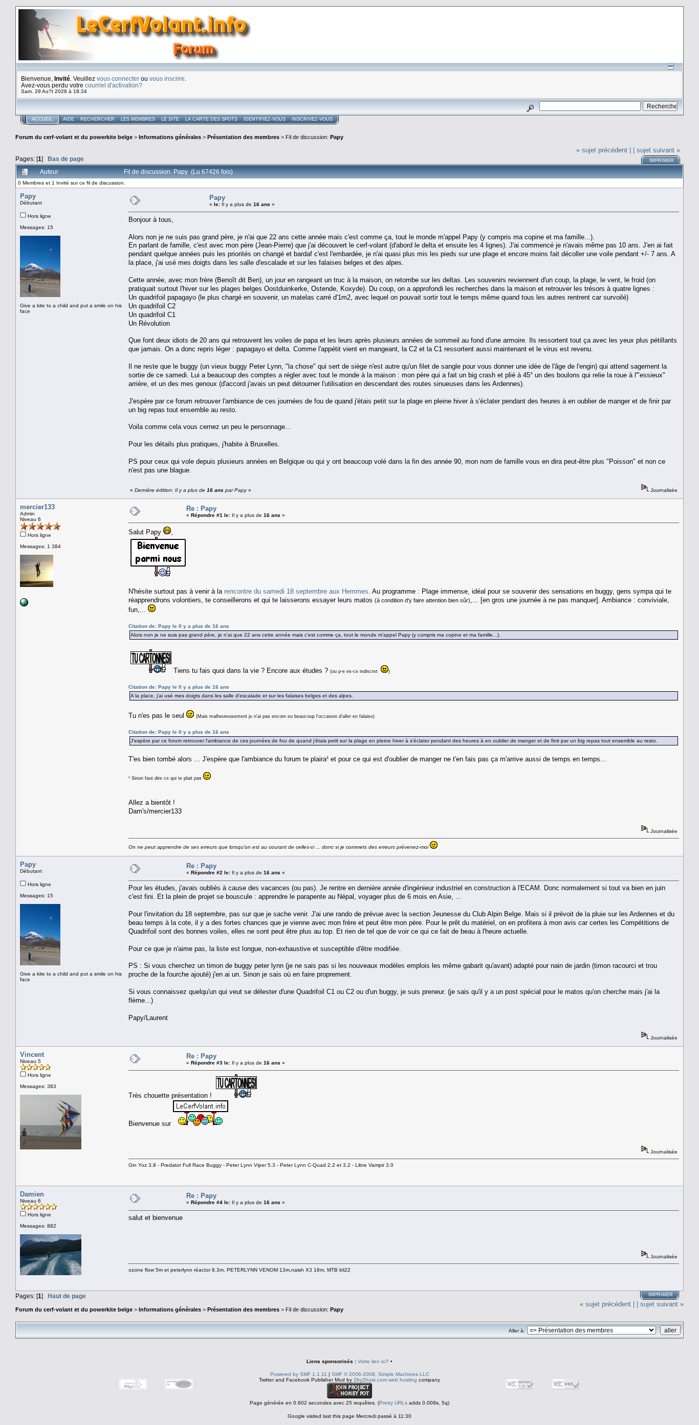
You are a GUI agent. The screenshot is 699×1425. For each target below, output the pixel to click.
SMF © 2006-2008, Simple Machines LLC (380, 1374)
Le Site (170, 119)
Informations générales (170, 137)
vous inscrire (167, 78)
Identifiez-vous (265, 119)
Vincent (32, 1054)
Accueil (42, 119)
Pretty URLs (393, 1403)
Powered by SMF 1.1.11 (298, 1374)
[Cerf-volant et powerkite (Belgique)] (24, 604)
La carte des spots (211, 119)
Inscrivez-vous (312, 119)
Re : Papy (201, 508)
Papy (336, 137)
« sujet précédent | (603, 150)
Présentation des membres (243, 137)
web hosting (402, 1380)
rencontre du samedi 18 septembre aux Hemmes (296, 591)
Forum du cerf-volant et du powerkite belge (74, 137)
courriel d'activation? (113, 85)
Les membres (138, 119)
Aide (68, 119)
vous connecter (118, 78)
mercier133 (37, 507)
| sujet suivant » (656, 150)
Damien (32, 1194)
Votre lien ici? (373, 1361)
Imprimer (661, 160)
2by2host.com (370, 1380)
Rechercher (97, 119)
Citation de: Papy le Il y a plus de (178, 626)
